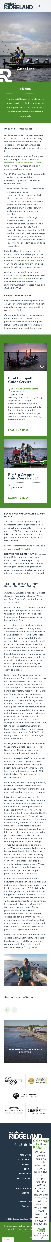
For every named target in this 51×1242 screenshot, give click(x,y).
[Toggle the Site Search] (38, 6)
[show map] (9, 390)
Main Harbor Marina (31, 261)
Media (25, 1169)
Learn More (16, 430)
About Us (25, 1155)
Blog (25, 1164)
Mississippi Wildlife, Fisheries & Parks (22, 163)
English (6, 1239)
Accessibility (25, 1178)
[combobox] (8, 1239)
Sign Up (25, 1193)
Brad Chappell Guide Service (20, 380)
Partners (25, 1174)
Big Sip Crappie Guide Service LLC (23, 476)
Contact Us (25, 1160)
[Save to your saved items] (42, 366)
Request (25, 1206)
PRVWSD (25, 549)
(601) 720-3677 (17, 488)
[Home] (18, 5)
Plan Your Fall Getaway (41, 1232)
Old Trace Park (19, 279)
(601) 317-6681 (17, 394)
